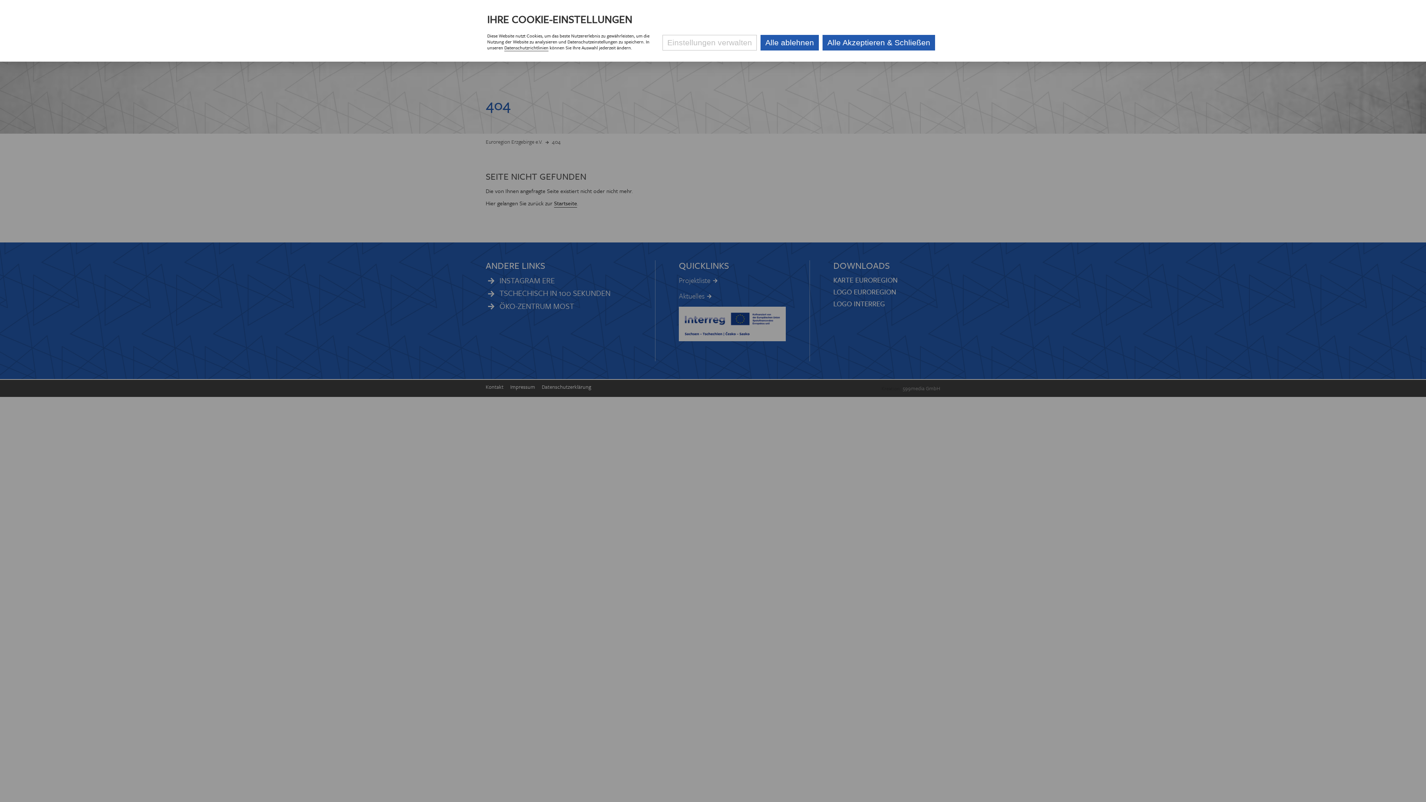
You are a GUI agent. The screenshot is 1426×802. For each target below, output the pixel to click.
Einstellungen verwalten (709, 42)
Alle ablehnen (789, 42)
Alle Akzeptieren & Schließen (878, 42)
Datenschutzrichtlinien (526, 47)
